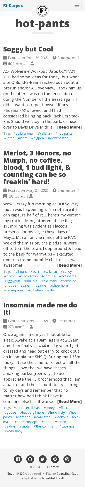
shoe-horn (60, 285)
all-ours (21, 271)
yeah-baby (14, 431)
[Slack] (55, 459)
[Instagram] (67, 459)
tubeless (36, 290)
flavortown (29, 276)
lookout (31, 281)
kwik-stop (43, 417)
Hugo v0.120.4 (17, 473)
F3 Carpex (13, 5)
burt (36, 271)
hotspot (24, 417)
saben (61, 421)
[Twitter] (42, 459)
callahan (46, 133)
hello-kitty (57, 412)
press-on (69, 281)
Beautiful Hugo (67, 473)
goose (11, 412)
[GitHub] (30, 459)
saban (26, 285)
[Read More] (69, 127)
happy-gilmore (33, 412)
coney (67, 271)
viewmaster (59, 138)
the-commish (46, 426)
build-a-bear (25, 133)
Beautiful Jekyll (53, 478)
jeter (10, 138)
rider (47, 421)
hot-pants (65, 133)
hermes (49, 276)
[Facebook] (18, 459)
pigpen (39, 138)
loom (23, 138)
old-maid (50, 281)
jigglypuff (13, 281)
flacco (11, 276)
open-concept (27, 421)
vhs (52, 290)
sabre (41, 285)
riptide (11, 285)
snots (25, 426)
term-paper (15, 290)
